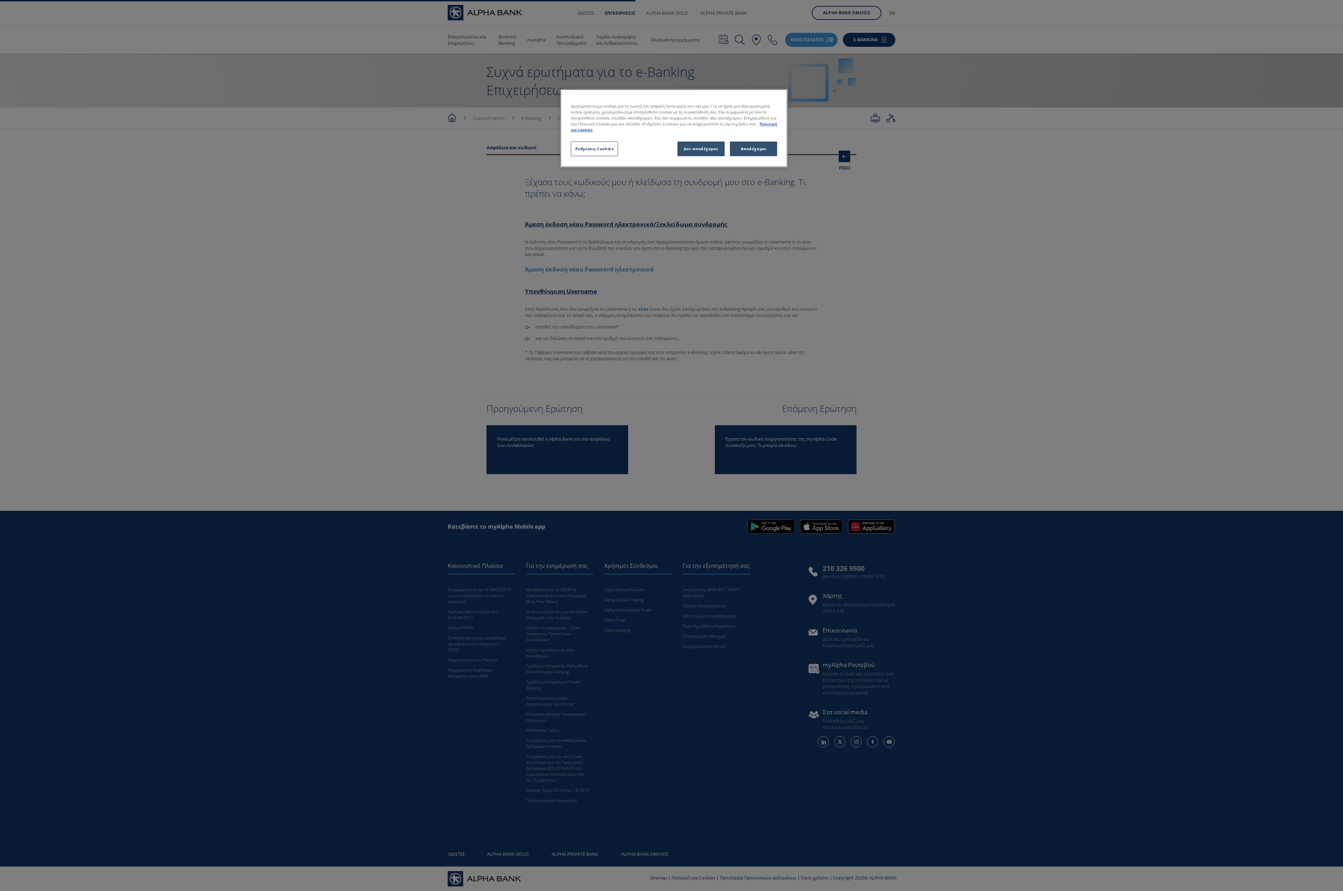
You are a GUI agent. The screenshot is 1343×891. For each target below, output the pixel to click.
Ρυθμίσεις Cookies (594, 148)
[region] (674, 128)
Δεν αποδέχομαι (701, 148)
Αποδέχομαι (754, 148)
